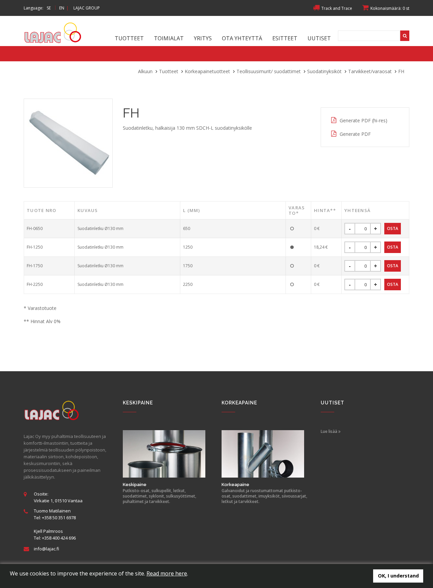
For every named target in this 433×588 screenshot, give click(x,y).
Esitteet (284, 38)
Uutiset (319, 38)
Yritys (203, 38)
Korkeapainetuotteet (207, 71)
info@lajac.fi (46, 549)
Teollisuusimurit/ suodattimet (268, 71)
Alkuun (145, 71)
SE (49, 8)
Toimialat (169, 38)
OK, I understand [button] (398, 575)
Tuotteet (129, 38)
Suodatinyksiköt (324, 71)
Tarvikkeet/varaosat (370, 71)
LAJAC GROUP (86, 8)
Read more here (166, 573)
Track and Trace (336, 8)
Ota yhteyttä (242, 38)
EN (61, 8)
